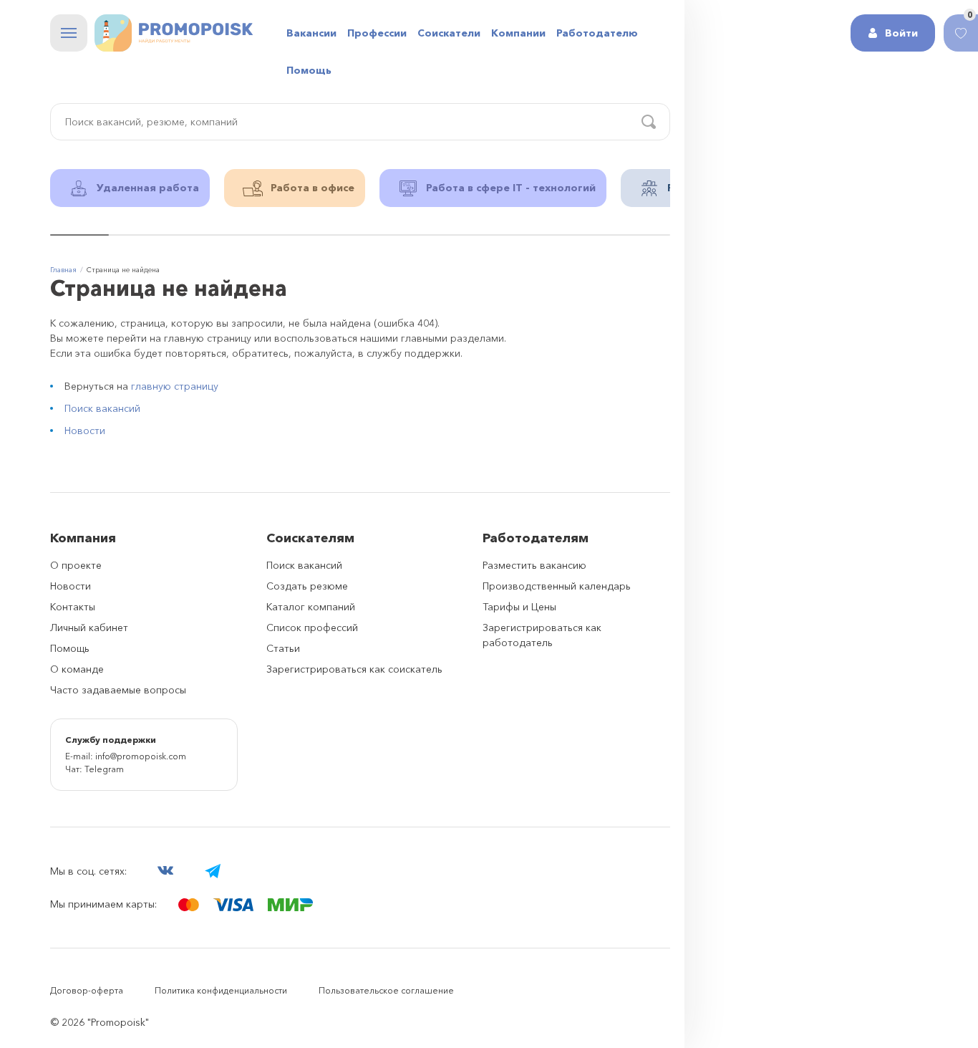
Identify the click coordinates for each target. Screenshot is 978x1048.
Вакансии (311, 33)
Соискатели (448, 33)
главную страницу (174, 386)
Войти (901, 33)
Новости (84, 430)
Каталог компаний (310, 606)
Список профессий (312, 627)
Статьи (283, 648)
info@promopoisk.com (140, 756)
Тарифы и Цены (519, 606)
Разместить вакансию (534, 565)
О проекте (76, 565)
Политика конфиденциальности (221, 990)
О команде (77, 669)
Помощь (308, 70)
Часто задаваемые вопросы (118, 689)
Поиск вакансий (102, 408)
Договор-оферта (86, 990)
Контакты (72, 606)
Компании (518, 33)
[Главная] (174, 33)
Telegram (104, 769)
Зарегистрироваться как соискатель (354, 669)
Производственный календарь (557, 586)
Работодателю (597, 33)
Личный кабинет (89, 627)
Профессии (377, 33)
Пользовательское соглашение (386, 990)
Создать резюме (307, 586)
